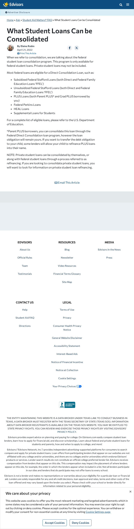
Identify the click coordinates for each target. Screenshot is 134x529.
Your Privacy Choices (64, 386)
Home (10, 19)
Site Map (67, 281)
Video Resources (67, 265)
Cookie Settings (67, 378)
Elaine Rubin (27, 46)
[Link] (67, 404)
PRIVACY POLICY (66, 431)
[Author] (10, 47)
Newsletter (67, 257)
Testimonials (25, 273)
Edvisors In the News (109, 249)
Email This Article (68, 182)
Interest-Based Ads (67, 353)
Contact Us (25, 302)
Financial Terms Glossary (67, 273)
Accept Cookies (55, 522)
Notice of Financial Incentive (67, 362)
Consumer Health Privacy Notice (67, 327)
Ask (18, 19)
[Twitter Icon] (76, 48)
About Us (25, 249)
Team (25, 265)
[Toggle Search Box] (121, 4)
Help (24, 309)
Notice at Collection (67, 370)
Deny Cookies (80, 522)
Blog (67, 249)
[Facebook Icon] (69, 48)
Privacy (67, 317)
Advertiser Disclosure (18, 12)
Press (109, 257)
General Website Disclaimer (67, 337)
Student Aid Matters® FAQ (37, 19)
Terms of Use (67, 309)
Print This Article (28, 53)
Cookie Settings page (98, 511)
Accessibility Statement (67, 345)
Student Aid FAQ (25, 317)
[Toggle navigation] (127, 4)
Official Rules (24, 257)
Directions (25, 325)
